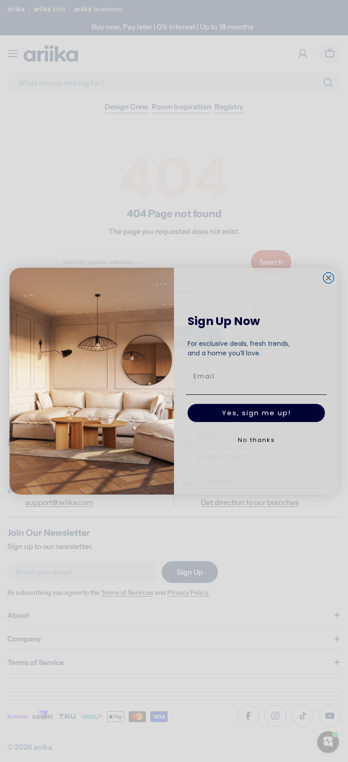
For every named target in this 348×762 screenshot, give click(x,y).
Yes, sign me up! (256, 412)
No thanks (256, 440)
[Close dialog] (328, 277)
